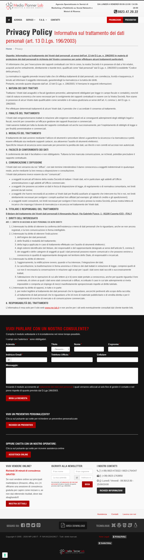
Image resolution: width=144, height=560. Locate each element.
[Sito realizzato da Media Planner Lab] (72, 551)
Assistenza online (18, 454)
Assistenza (102, 514)
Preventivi (130, 19)
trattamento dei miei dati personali (56, 387)
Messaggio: (12, 365)
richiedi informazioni (111, 490)
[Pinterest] (38, 525)
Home (9, 49)
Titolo (54, 344)
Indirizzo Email (14, 354)
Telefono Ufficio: (60, 354)
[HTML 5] (124, 525)
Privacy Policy (120, 537)
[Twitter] (33, 525)
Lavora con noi (129, 514)
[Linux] (135, 525)
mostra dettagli (18, 503)
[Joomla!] (113, 525)
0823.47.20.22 (128, 11)
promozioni (115, 19)
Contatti (55, 19)
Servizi (30, 19)
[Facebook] (23, 525)
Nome (78, 344)
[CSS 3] (130, 525)
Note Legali (104, 537)
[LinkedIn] (28, 525)
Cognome (114, 344)
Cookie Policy (106, 543)
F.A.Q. (42, 19)
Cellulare (101, 354)
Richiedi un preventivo (21, 425)
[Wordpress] (119, 525)
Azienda (18, 19)
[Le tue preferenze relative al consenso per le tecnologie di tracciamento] (5, 555)
